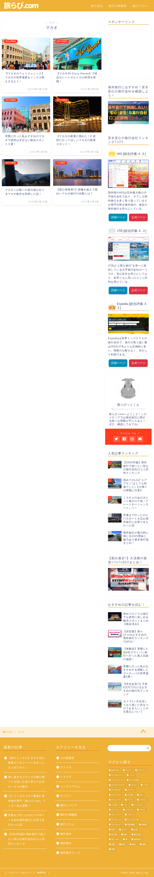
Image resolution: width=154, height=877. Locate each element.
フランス (115, 810)
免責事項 (41, 872)
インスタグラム (70, 786)
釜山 (134, 844)
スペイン (66, 795)
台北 (136, 829)
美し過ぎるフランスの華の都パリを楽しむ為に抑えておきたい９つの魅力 (26, 782)
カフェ (134, 785)
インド (132, 775)
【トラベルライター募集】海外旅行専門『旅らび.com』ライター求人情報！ (27, 801)
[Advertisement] (128, 52)
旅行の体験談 (118, 5)
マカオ (142, 810)
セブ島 (130, 795)
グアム (146, 785)
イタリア (66, 776)
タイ (141, 795)
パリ (125, 805)
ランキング (116, 825)
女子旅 (114, 834)
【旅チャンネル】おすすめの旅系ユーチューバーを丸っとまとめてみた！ (26, 763)
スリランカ (116, 795)
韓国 (144, 844)
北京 (113, 829)
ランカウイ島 (133, 820)
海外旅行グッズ (70, 852)
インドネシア (117, 780)
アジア (128, 770)
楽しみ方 (115, 839)
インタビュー (117, 775)
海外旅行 (66, 843)
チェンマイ (116, 800)
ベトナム (129, 810)
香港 (113, 849)
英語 (113, 844)
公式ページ (138, 217)
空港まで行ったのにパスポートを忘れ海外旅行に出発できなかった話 (26, 820)
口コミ (124, 829)
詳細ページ (118, 217)
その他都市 (67, 758)
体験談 (144, 825)
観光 (123, 844)
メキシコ (131, 815)
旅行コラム (139, 5)
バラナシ (143, 800)
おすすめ (115, 770)
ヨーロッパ (116, 820)
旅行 (125, 834)
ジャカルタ (116, 790)
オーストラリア (118, 785)
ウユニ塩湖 (134, 780)
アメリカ (66, 767)
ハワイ (130, 800)
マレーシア (116, 815)
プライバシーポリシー (20, 872)
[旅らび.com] (21, 8)
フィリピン (138, 805)
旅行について (68, 805)
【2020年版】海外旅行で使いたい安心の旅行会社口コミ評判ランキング (27, 839)
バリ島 (114, 805)
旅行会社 (97, 5)
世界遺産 (131, 825)
